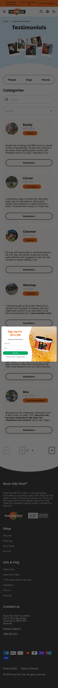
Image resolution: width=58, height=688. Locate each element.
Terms (24, 356)
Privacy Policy (19, 356)
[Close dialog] (55, 327)
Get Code (15, 353)
